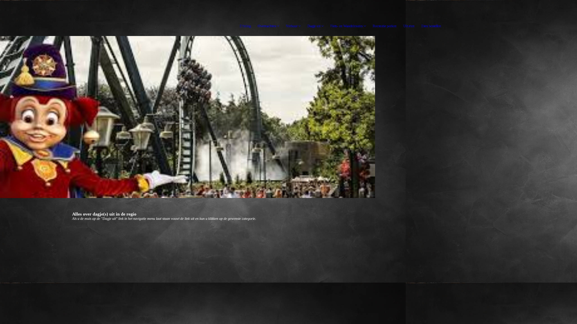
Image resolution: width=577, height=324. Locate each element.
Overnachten (267, 26)
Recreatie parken (384, 26)
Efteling (245, 26)
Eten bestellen (431, 26)
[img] (187, 117)
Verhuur (291, 26)
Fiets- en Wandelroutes (346, 26)
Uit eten (408, 26)
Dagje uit (313, 26)
